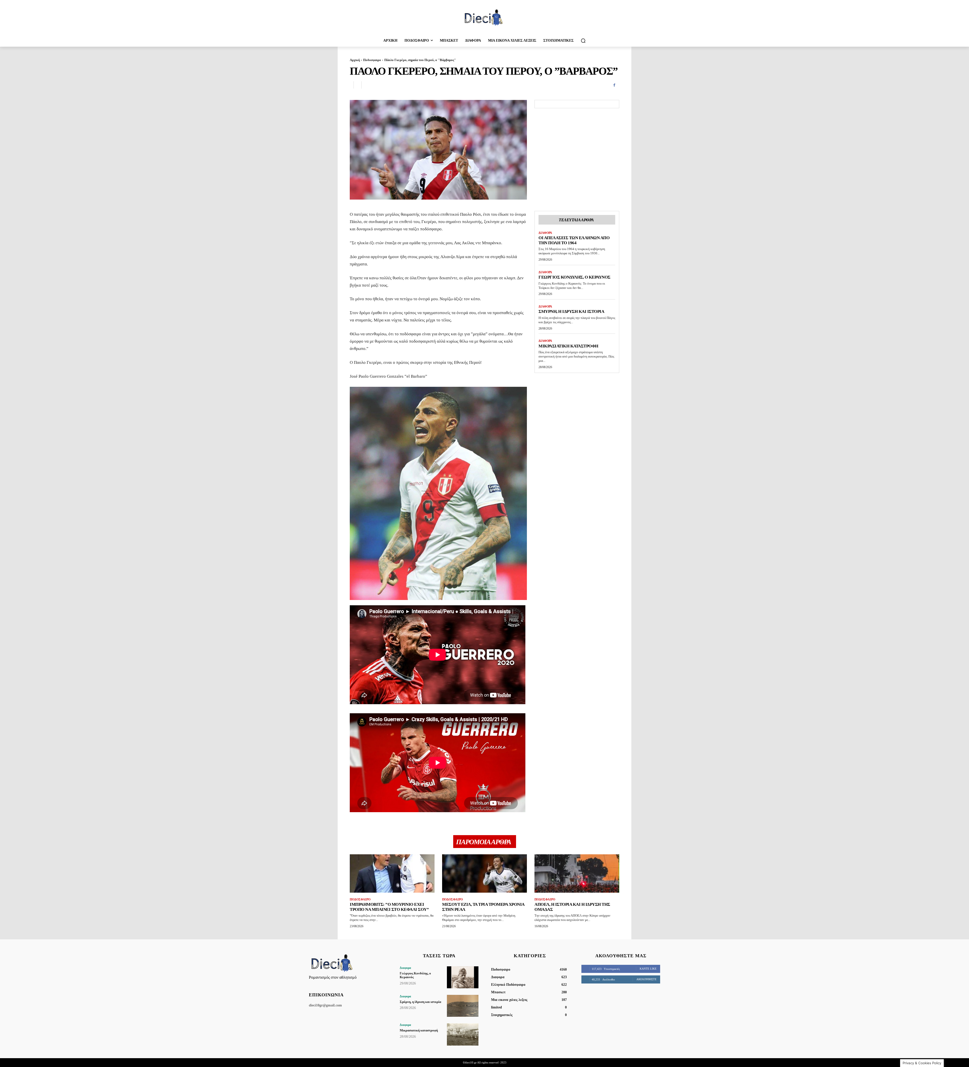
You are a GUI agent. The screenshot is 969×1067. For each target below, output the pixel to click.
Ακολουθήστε (646, 979)
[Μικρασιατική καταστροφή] (462, 1034)
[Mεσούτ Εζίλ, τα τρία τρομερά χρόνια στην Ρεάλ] (484, 873)
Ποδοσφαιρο (372, 60)
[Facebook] (614, 85)
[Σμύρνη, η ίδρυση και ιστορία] (462, 1006)
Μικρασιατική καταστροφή (568, 346)
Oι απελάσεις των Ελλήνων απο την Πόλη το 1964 (574, 240)
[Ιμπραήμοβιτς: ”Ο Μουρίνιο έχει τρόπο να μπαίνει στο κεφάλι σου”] (392, 873)
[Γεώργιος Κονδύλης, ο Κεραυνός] (462, 977)
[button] (583, 41)
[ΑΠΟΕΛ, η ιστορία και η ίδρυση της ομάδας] (576, 873)
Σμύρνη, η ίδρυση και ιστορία (571, 311)
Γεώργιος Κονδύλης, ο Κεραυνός (574, 277)
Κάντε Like (648, 968)
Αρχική (355, 60)
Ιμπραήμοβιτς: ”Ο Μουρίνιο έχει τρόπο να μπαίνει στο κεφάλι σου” (389, 907)
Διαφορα (545, 233)
